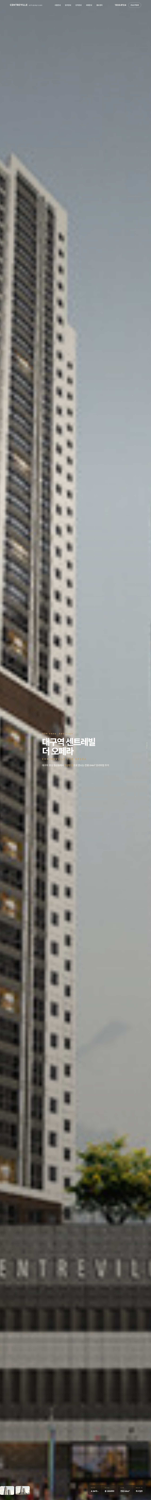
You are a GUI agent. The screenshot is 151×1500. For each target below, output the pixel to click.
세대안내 (89, 5)
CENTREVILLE (26, 5)
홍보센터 (99, 5)
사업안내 (58, 5)
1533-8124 (120, 5)
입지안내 (68, 5)
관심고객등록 (135, 5)
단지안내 (79, 5)
